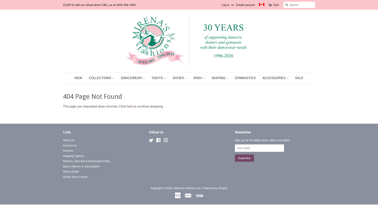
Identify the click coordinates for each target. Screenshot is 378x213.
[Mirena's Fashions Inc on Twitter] (151, 141)
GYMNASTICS (245, 78)
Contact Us (70, 145)
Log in (225, 5)
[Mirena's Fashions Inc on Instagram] (165, 141)
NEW (78, 78)
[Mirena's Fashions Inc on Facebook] (158, 141)
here (130, 106)
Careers (68, 150)
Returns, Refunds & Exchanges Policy (86, 161)
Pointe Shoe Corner (75, 177)
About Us (68, 140)
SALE (299, 78)
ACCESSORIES (274, 78)
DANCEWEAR (132, 78)
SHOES (179, 78)
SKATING (219, 78)
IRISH (198, 78)
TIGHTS (157, 78)
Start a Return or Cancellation (81, 166)
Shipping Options (73, 156)
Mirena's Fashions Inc (187, 188)
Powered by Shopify (215, 188)
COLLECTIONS (100, 78)
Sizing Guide (71, 171)
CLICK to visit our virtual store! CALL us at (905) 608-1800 (99, 5)
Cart (276, 5)
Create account (245, 5)
